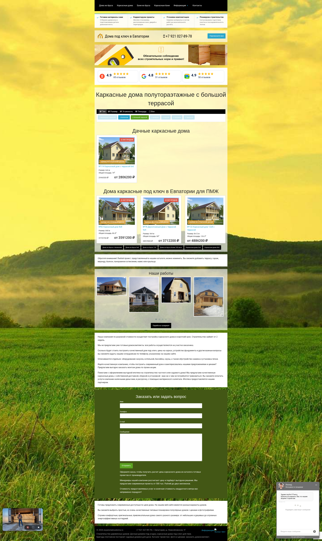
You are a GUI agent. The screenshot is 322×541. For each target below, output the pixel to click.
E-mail (122, 422)
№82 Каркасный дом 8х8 (110, 227)
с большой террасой (139, 117)
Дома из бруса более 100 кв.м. (171, 247)
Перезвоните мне (217, 36)
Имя (121, 402)
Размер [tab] (113, 111)
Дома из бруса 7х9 (149, 247)
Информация (180, 5)
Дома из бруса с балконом (112, 247)
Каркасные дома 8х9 (212, 247)
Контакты (197, 5)
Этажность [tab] (127, 111)
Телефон (123, 412)
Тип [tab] (104, 111)
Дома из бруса (106, 5)
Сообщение (124, 432)
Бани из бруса (143, 5)
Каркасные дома (125, 5)
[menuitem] (106, 5)
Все (152, 111)
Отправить (126, 466)
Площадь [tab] (142, 111)
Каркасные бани (162, 5)
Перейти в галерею (161, 326)
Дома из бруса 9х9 (132, 247)
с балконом (124, 117)
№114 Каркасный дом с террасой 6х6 (116, 166)
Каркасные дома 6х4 (193, 247)
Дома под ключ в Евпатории (126, 36)
